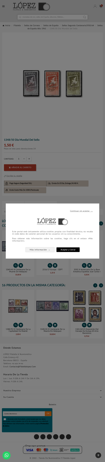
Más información (40, 250)
